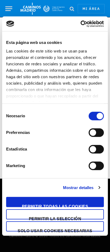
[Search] (72, 9)
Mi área (91, 8)
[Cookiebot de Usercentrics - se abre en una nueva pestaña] (80, 23)
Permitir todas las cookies (55, 205)
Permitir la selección (55, 217)
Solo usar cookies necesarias (55, 229)
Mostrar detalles (78, 187)
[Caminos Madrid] (42, 8)
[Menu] (8, 9)
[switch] (96, 132)
